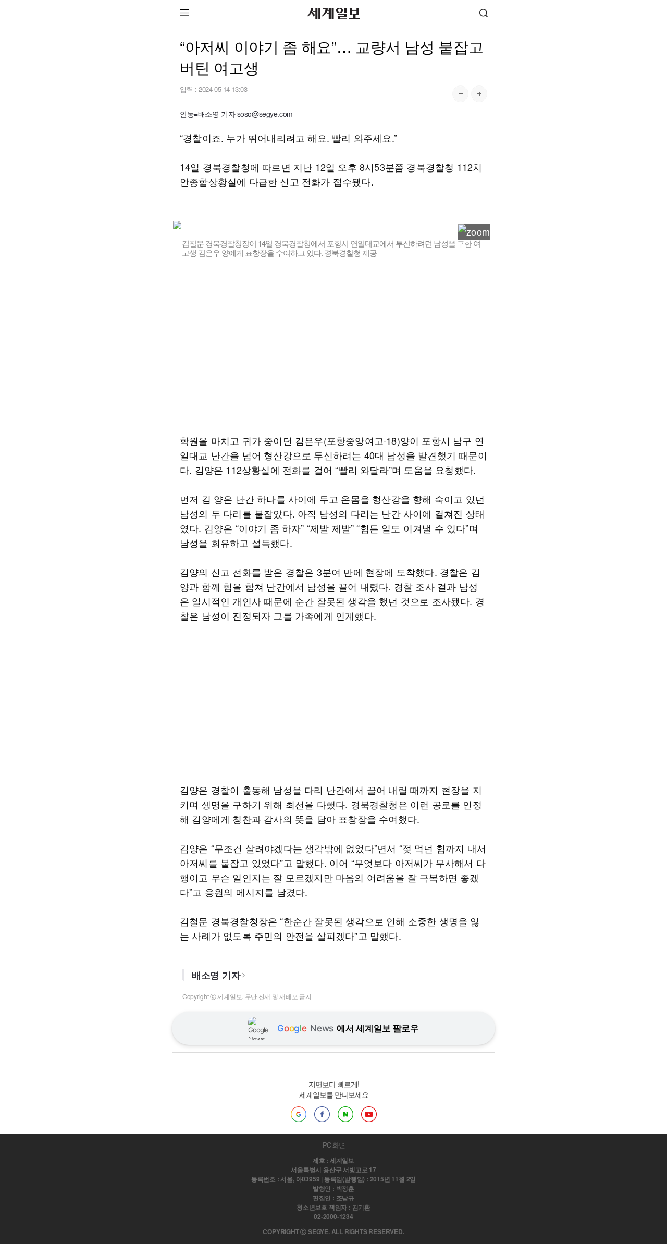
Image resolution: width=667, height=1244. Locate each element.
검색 (483, 13)
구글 (298, 1114)
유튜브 (369, 1114)
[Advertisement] (333, 345)
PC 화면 (334, 1145)
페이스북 (322, 1114)
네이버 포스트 (345, 1114)
